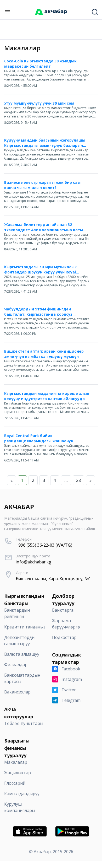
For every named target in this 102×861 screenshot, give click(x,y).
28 (78, 480)
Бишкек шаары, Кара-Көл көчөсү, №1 (53, 579)
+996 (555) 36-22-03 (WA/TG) (44, 545)
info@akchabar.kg (34, 562)
